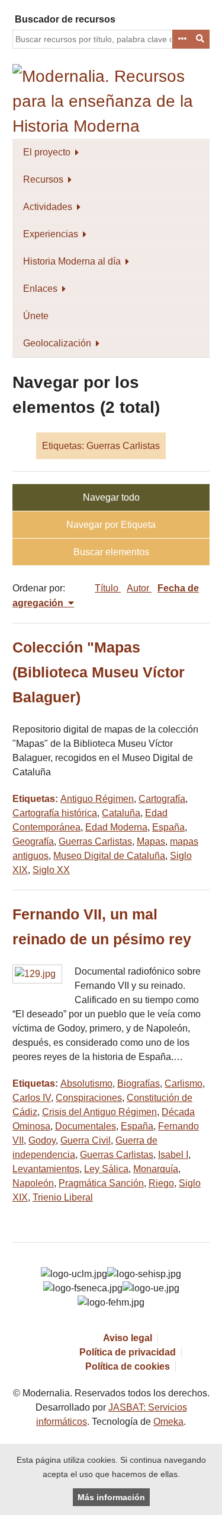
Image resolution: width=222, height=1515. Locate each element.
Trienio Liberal (63, 1197)
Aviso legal (127, 1338)
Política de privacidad (127, 1352)
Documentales (85, 1126)
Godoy (42, 1140)
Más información (111, 1497)
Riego (161, 1183)
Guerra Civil (85, 1140)
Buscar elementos (111, 552)
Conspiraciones (89, 1098)
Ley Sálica (106, 1169)
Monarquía (155, 1169)
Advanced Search (181, 39)
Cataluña (121, 813)
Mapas (151, 841)
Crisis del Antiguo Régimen (99, 1112)
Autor (139, 588)
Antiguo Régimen (97, 799)
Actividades (47, 207)
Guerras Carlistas (95, 841)
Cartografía (162, 799)
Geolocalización (57, 343)
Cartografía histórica (54, 813)
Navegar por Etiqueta (111, 525)
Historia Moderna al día (72, 261)
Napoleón (33, 1183)
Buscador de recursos (65, 19)
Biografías (138, 1083)
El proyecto (46, 152)
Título (108, 588)
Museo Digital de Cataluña (109, 856)
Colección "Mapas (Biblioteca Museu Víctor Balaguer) (98, 672)
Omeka (168, 1422)
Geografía (33, 841)
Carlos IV (31, 1098)
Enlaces (40, 289)
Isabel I (173, 1155)
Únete (36, 316)
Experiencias (50, 234)
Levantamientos (45, 1169)
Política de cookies (127, 1366)
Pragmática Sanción (101, 1183)
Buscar (200, 39)
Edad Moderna (116, 827)
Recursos (43, 179)
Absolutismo (86, 1083)
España (168, 827)
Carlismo (183, 1083)
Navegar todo (111, 497)
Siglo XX (51, 870)
